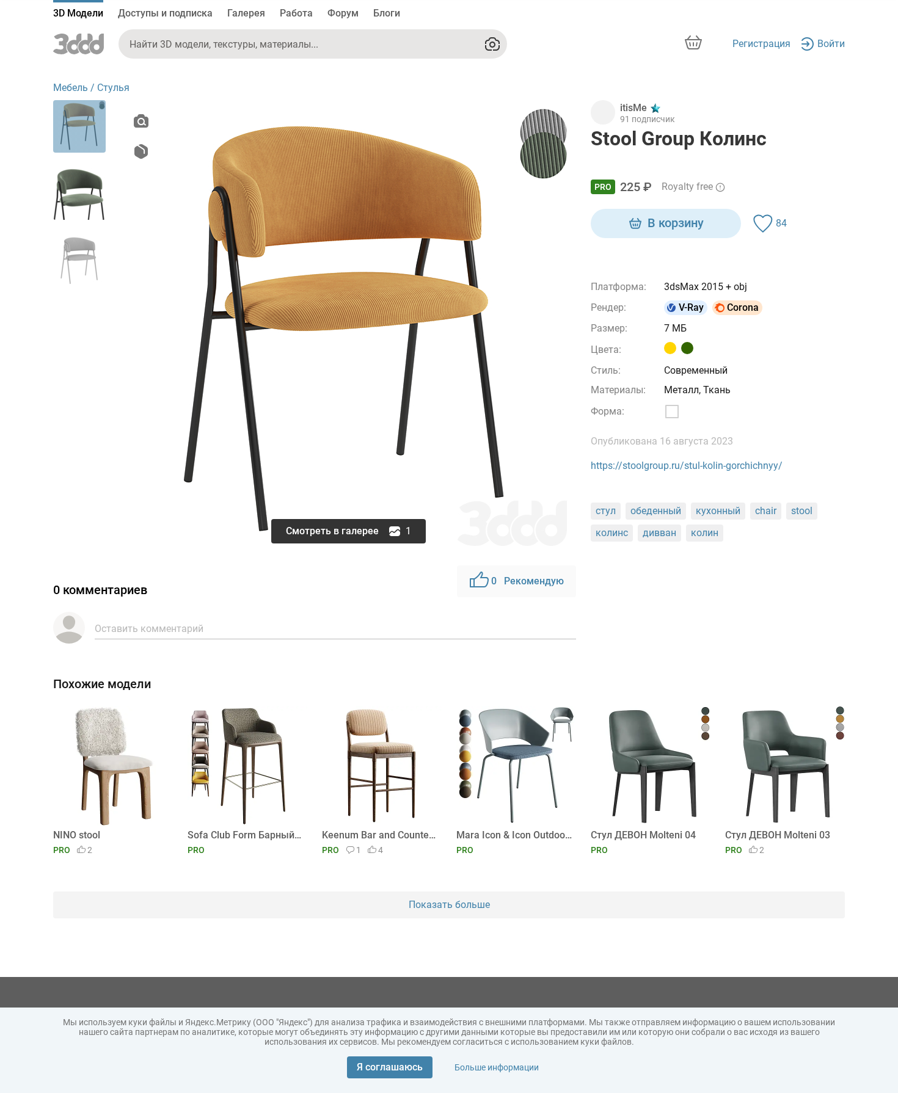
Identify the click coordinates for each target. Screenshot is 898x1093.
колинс (612, 533)
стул (606, 511)
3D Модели (78, 13)
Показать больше (449, 904)
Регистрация (761, 43)
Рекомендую (527, 581)
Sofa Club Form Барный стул (245, 835)
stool (801, 511)
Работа (296, 13)
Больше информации (496, 1067)
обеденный (655, 511)
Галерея (246, 13)
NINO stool (76, 835)
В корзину (676, 223)
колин (704, 533)
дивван (659, 533)
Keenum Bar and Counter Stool (379, 835)
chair (765, 511)
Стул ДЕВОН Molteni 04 (643, 835)
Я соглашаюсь (390, 1067)
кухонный (718, 511)
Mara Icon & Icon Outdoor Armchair (514, 835)
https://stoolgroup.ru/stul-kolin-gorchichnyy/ (687, 465)
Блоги (386, 13)
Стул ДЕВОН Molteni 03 (777, 835)
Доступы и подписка (165, 13)
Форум (343, 13)
